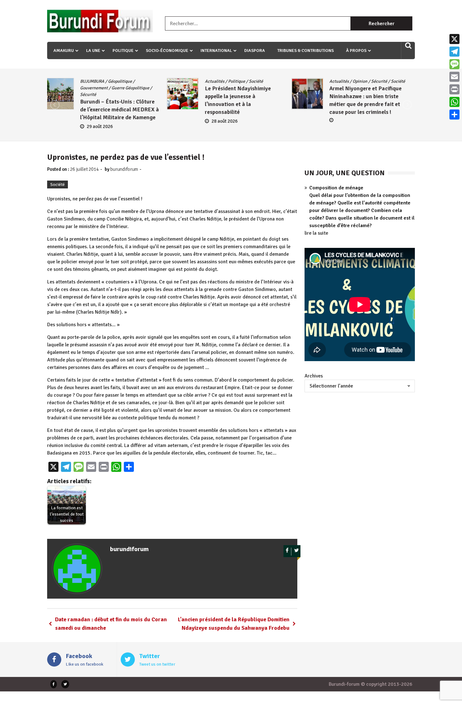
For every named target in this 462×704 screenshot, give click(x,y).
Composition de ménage (336, 188)
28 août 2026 (104, 121)
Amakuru (63, 50)
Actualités (94, 81)
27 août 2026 (354, 128)
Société (136, 81)
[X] (454, 39)
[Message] (454, 64)
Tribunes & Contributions (305, 50)
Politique (123, 50)
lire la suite (316, 233)
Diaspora (254, 50)
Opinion (240, 81)
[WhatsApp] (454, 102)
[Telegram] (454, 51)
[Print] (454, 89)
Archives (314, 376)
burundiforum (124, 169)
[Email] (454, 76)
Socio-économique (167, 50)
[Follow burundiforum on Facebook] (287, 552)
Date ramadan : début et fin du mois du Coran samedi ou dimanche (111, 623)
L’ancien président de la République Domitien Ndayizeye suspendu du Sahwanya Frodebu (233, 623)
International (216, 50)
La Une (93, 50)
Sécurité (259, 81)
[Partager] (454, 114)
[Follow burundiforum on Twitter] (296, 552)
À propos (356, 50)
